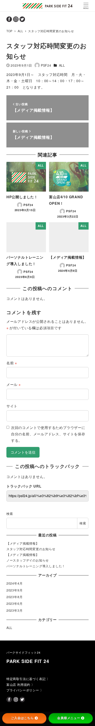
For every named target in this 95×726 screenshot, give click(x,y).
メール (13, 384)
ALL (62, 65)
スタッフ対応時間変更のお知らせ (30, 549)
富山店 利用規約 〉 (20, 684)
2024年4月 (14, 583)
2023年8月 (14, 597)
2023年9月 (14, 590)
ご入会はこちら (22, 718)
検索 (9, 513)
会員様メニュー (68, 718)
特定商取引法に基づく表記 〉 (28, 678)
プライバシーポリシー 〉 (25, 690)
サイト (11, 406)
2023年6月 (14, 603)
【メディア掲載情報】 (22, 543)
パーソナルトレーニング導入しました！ (35, 566)
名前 (11, 362)
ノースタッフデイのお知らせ (27, 560)
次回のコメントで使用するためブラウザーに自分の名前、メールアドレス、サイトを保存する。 (48, 434)
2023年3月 (14, 610)
